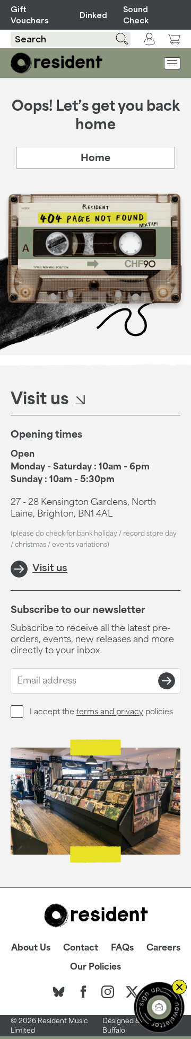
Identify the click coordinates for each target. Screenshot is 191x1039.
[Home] (56, 63)
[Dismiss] (179, 987)
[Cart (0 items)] (174, 39)
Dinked (92, 15)
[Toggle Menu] (172, 63)
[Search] (115, 39)
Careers (163, 947)
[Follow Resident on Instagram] (107, 991)
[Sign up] (166, 681)
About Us (30, 947)
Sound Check (136, 15)
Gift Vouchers (30, 15)
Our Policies (95, 966)
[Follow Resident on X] (132, 991)
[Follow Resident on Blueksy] (59, 991)
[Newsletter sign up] (159, 1007)
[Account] (149, 39)
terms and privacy (109, 711)
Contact (80, 947)
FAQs (122, 947)
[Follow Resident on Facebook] (83, 991)
